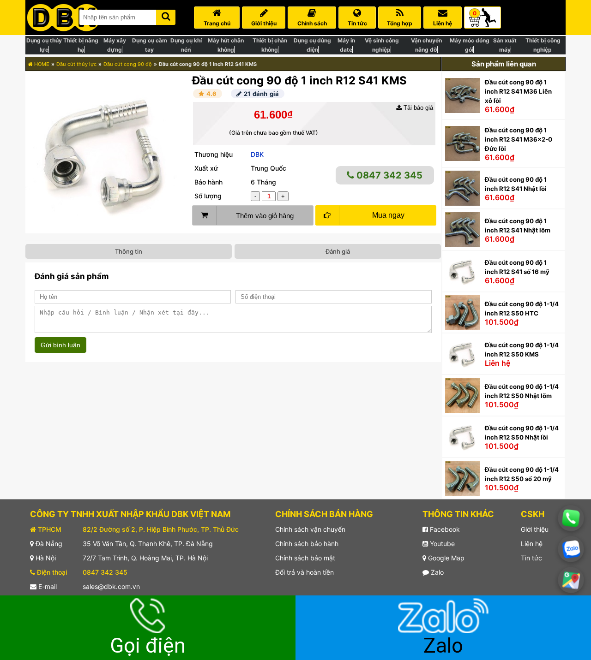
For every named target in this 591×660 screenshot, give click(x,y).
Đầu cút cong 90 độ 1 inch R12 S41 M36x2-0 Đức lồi (518, 139)
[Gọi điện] (571, 518)
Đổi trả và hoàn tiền (304, 572)
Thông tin (128, 251)
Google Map (445, 558)
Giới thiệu (535, 529)
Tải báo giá (417, 107)
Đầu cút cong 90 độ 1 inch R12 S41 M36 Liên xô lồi (518, 91)
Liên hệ (532, 543)
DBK (257, 154)
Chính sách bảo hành (306, 543)
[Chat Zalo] (571, 549)
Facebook (444, 529)
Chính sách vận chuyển (310, 529)
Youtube (441, 543)
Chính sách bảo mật (305, 558)
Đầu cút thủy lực (76, 64)
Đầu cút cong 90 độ (127, 64)
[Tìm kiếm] (165, 15)
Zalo (436, 572)
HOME (41, 64)
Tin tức (531, 558)
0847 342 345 (388, 175)
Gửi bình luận (60, 345)
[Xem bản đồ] (571, 580)
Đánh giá (338, 251)
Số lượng (208, 196)
